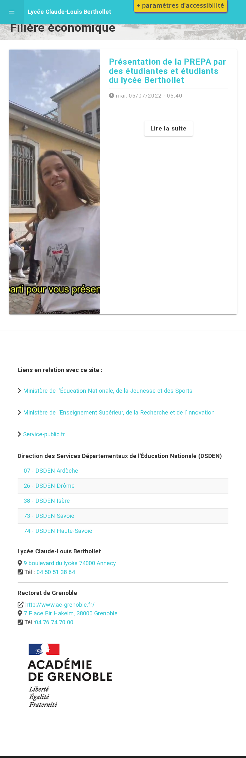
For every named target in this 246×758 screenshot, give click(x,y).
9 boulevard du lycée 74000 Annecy (70, 563)
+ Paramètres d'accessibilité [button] (180, 5)
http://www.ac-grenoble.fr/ (60, 604)
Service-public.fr (44, 434)
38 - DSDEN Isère (47, 500)
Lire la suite (169, 128)
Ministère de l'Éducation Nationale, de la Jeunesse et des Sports (108, 390)
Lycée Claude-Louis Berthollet (69, 11)
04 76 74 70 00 (54, 622)
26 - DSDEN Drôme (49, 485)
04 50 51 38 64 (56, 572)
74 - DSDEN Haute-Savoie (58, 530)
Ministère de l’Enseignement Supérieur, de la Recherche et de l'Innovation (119, 412)
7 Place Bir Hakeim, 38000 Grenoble (71, 613)
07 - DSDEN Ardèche (51, 470)
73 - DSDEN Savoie (49, 515)
